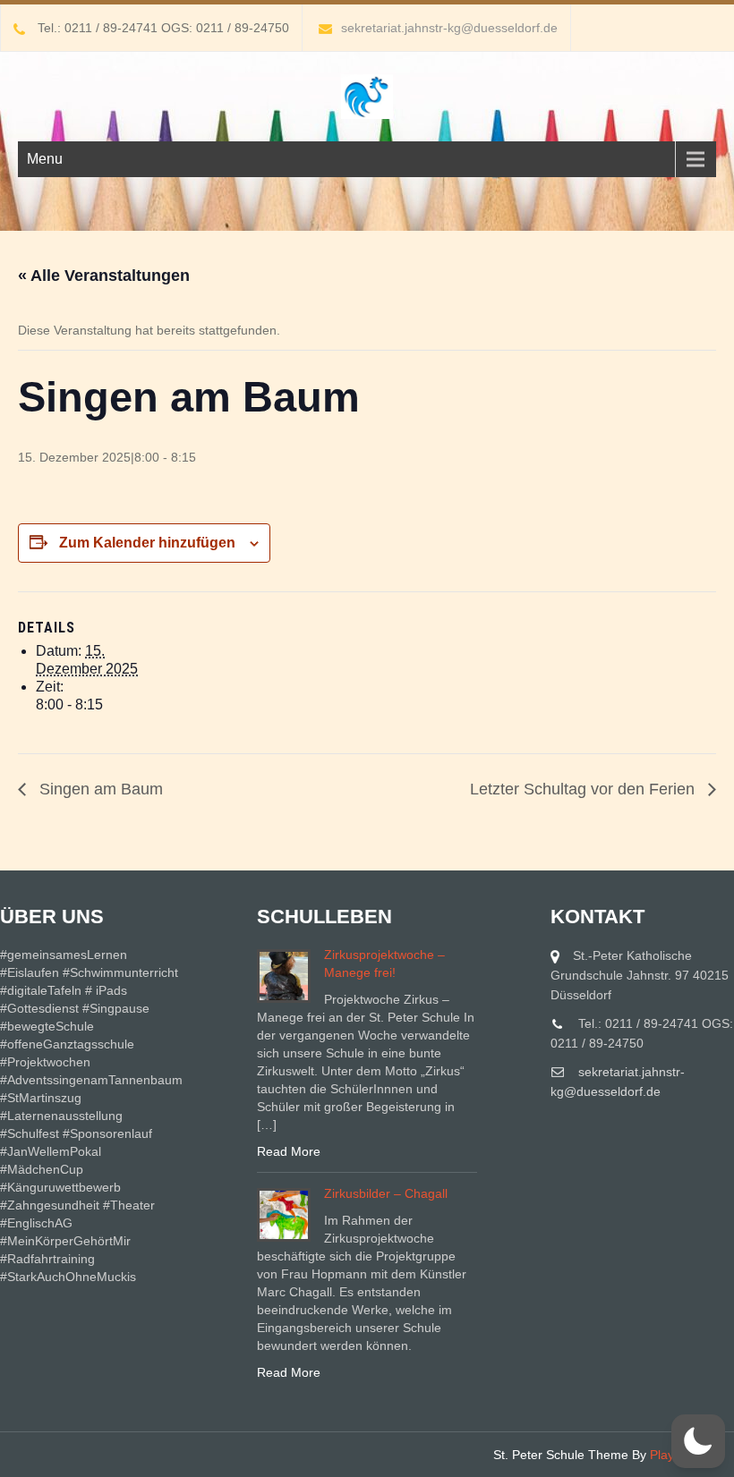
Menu (45, 158)
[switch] (698, 1441)
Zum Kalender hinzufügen (147, 542)
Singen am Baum (99, 789)
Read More (288, 1151)
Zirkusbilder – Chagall (386, 1193)
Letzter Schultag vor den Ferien (584, 789)
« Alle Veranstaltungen (104, 275)
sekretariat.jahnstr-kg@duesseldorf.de (449, 28)
